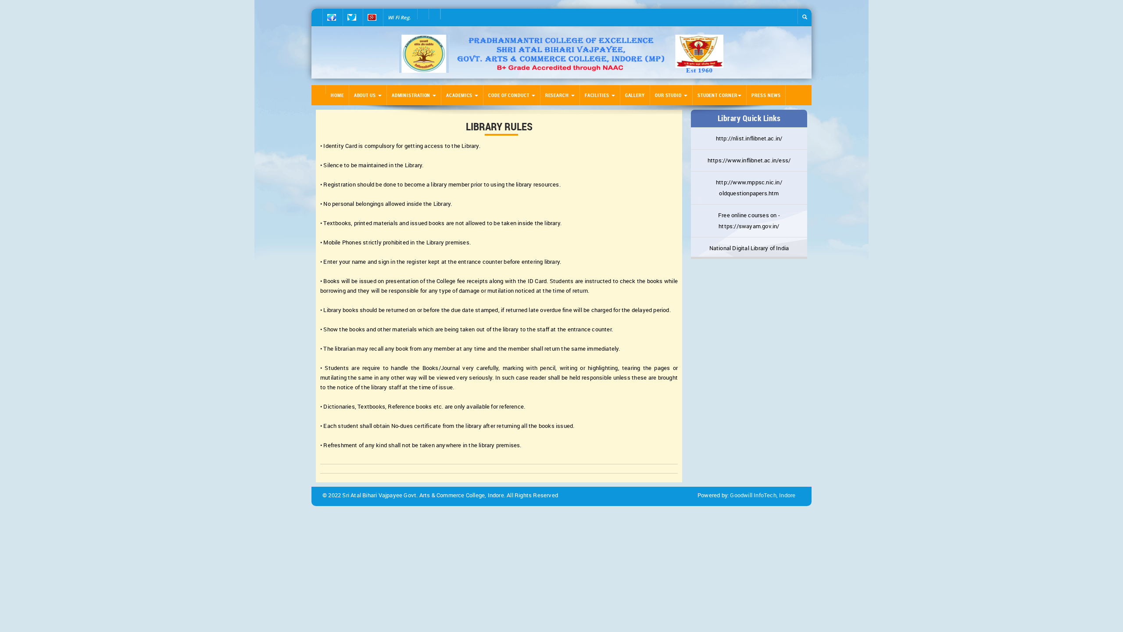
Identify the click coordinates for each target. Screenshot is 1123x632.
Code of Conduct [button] (509, 95)
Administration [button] (412, 95)
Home (337, 95)
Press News (765, 95)
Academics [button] (460, 95)
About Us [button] (365, 95)
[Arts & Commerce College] (561, 54)
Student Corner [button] (717, 95)
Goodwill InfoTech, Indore (762, 495)
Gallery (635, 95)
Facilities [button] (598, 95)
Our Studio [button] (669, 95)
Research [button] (557, 95)
